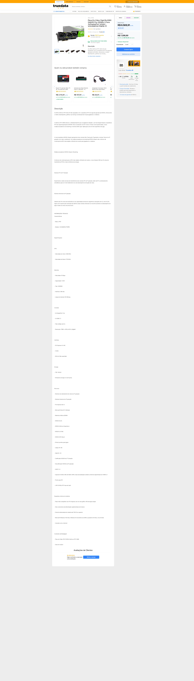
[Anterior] (54, 86)
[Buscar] (110, 6)
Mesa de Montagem (133, 1)
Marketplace (59, 1)
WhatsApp (86, 1)
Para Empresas (69, 1)
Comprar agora (128, 49)
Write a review (91, 557)
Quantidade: (119, 44)
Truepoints (137, 11)
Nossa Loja (101, 11)
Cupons (74, 11)
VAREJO (120, 17)
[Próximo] (111, 86)
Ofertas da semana (121, 11)
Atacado (78, 1)
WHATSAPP (136, 17)
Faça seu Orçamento (83, 11)
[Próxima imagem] (83, 32)
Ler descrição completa (94, 56)
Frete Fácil (93, 11)
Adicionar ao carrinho (128, 54)
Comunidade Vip (110, 11)
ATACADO (128, 17)
